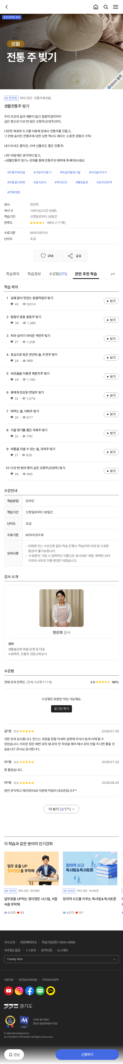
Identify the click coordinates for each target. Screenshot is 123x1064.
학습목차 (13, 274)
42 (17, 304)
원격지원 (46, 950)
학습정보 (34, 274)
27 (16, 342)
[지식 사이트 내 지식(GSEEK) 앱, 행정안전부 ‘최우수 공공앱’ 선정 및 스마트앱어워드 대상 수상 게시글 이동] (10, 1022)
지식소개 (9, 942)
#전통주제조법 (16, 172)
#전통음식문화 (16, 182)
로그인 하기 (61, 709)
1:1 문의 (31, 950)
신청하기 (87, 1054)
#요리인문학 (104, 182)
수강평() (58, 274)
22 (16, 398)
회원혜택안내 (28, 942)
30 (17, 323)
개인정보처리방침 (27, 979)
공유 (79, 256)
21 (16, 455)
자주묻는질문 (12, 950)
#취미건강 (61, 182)
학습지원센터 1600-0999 (58, 942)
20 (16, 417)
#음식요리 (40, 182)
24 (17, 361)
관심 (17, 1055)
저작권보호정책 (50, 979)
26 (17, 474)
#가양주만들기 (42, 172)
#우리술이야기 (98, 172)
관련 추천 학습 (86, 274)
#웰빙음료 (82, 182)
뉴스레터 (62, 950)
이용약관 (8, 979)
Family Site (15, 959)
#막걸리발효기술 (70, 172)
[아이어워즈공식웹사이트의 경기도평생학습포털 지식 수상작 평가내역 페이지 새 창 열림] (24, 1022)
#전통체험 (13, 192)
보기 (114, 301)
